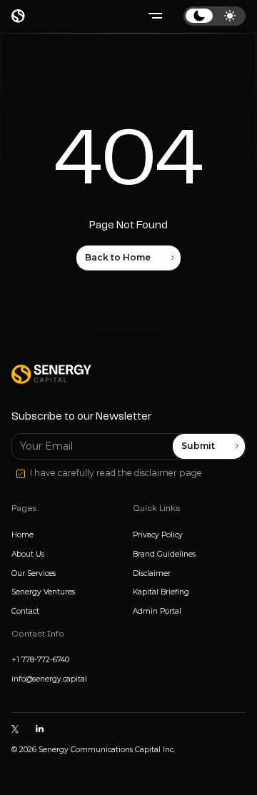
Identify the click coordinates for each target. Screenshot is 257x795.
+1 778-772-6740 (40, 659)
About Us (27, 554)
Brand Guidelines (164, 554)
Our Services (33, 573)
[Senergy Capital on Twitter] (15, 728)
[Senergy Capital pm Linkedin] (39, 729)
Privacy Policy (158, 535)
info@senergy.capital (49, 679)
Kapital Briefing (161, 592)
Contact (25, 611)
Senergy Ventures (43, 592)
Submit (198, 445)
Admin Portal (157, 611)
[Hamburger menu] (155, 16)
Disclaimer (152, 573)
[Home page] (18, 16)
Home (22, 535)
